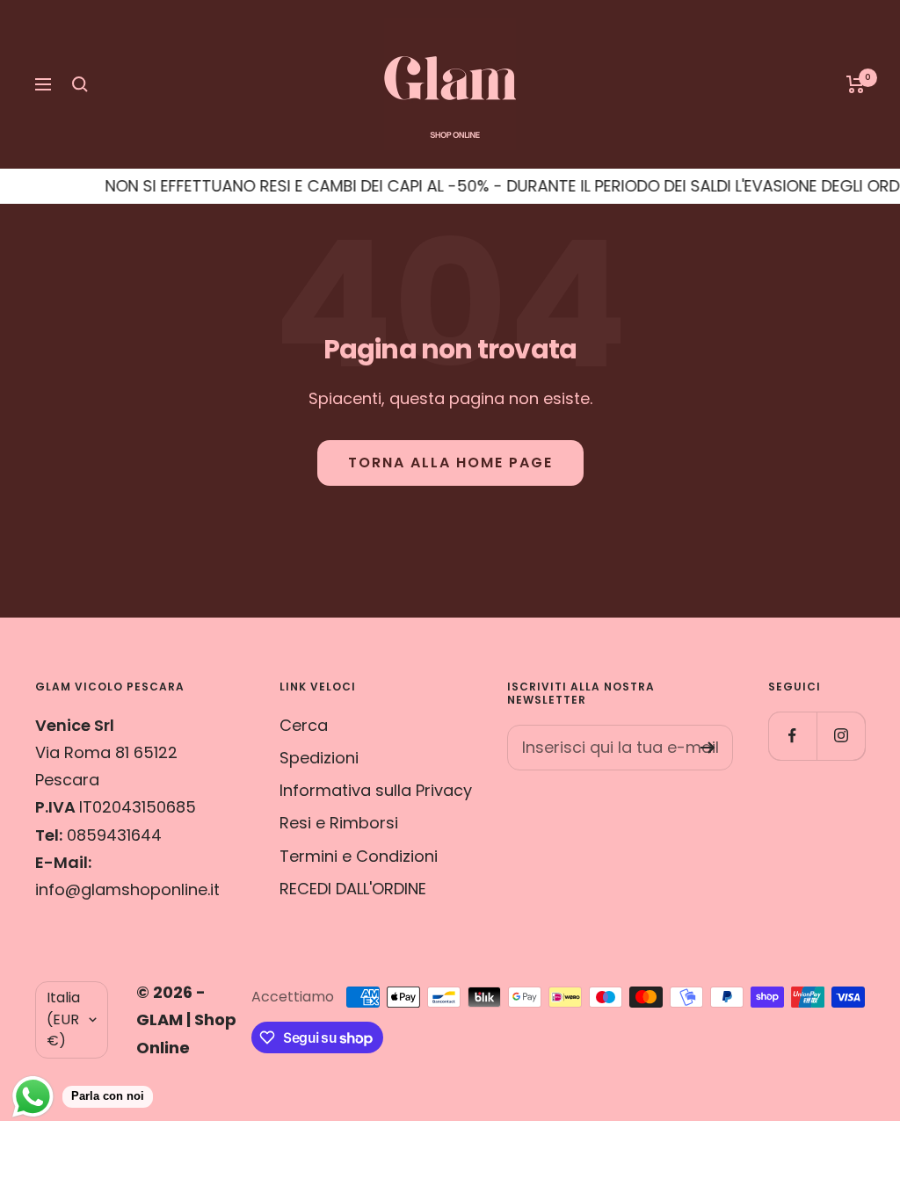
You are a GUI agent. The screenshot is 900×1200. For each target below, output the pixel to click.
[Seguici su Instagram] (841, 736)
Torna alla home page (450, 462)
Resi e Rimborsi (338, 823)
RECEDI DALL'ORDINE (352, 889)
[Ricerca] (80, 84)
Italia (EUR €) (63, 1019)
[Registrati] (707, 747)
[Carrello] (855, 84)
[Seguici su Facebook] (792, 736)
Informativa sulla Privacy (375, 790)
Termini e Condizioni (358, 856)
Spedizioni (319, 758)
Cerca (303, 725)
